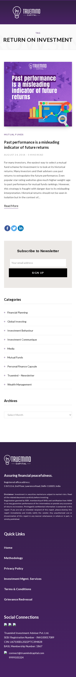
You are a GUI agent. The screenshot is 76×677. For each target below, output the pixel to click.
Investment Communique (22, 339)
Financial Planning (17, 312)
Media (10, 348)
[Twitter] (14, 228)
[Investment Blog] (26, 12)
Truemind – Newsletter (20, 375)
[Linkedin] (21, 228)
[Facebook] (7, 228)
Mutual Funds (13, 134)
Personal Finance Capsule (22, 366)
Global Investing (16, 321)
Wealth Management (19, 384)
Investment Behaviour (20, 330)
